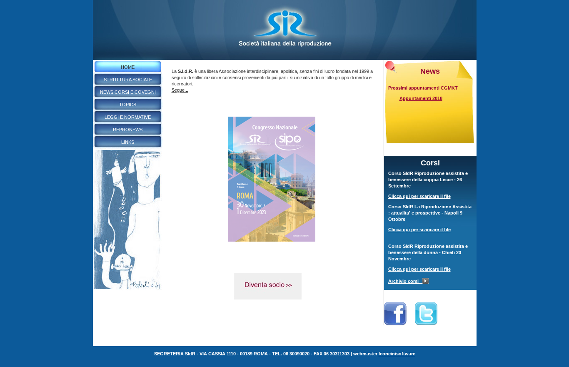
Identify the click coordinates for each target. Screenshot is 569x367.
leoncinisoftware (397, 353)
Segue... (180, 89)
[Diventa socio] (268, 297)
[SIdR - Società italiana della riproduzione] (285, 58)
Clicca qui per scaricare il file (419, 196)
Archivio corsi (405, 281)
